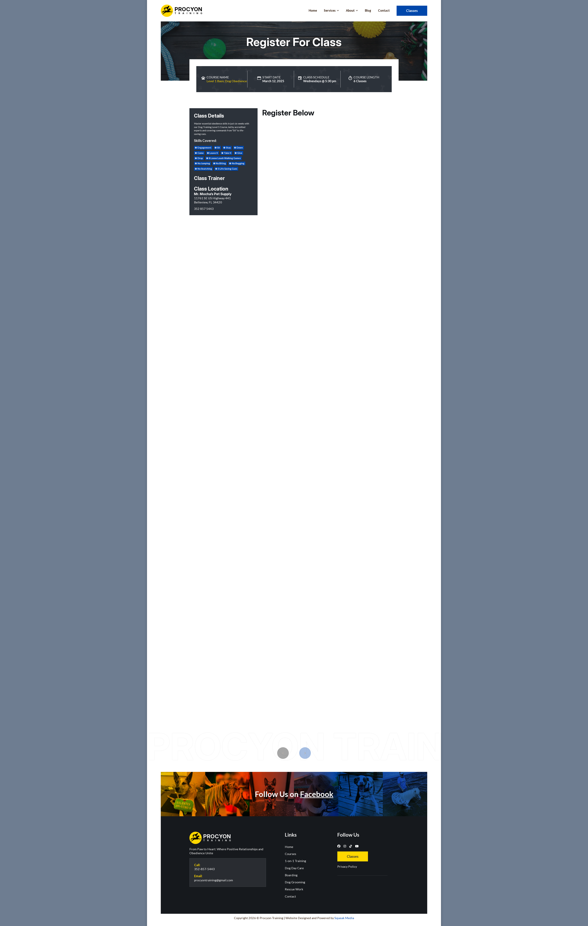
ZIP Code (267, 237)
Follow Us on (294, 794)
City (264, 222)
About (350, 10)
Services (329, 10)
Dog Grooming (295, 882)
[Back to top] (395, 877)
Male (277, 307)
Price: (366, 576)
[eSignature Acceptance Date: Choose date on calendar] (295, 549)
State (334, 220)
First (264, 156)
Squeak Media (344, 918)
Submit (330, 653)
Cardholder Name (276, 606)
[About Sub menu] (357, 10)
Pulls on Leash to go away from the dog (282, 407)
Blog (368, 10)
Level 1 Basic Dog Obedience (227, 81)
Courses (290, 854)
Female (265, 307)
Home (313, 10)
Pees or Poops (306, 376)
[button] (330, 128)
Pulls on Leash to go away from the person (283, 385)
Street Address (269, 190)
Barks (291, 376)
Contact (384, 10)
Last (334, 156)
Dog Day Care (294, 868)
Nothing (266, 376)
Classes (412, 11)
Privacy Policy (347, 866)
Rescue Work (294, 889)
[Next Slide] (305, 753)
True (264, 421)
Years (348, 293)
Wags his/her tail (327, 376)
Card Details (273, 614)
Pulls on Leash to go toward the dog (372, 399)
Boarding (291, 875)
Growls (345, 376)
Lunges (279, 376)
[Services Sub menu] (338, 10)
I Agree (266, 644)
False (265, 429)
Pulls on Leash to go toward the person (373, 376)
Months (336, 293)
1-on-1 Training (295, 861)
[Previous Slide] (283, 753)
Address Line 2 (269, 206)
